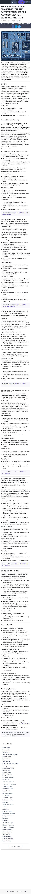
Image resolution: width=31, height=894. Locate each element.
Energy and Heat (7, 775)
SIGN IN (28, 2)
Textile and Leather (7, 804)
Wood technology (7, 823)
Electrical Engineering (8, 777)
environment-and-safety (11, 24)
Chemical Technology (8, 813)
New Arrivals (5, 750)
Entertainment (6, 841)
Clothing (4, 807)
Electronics (5, 779)
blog (5, 24)
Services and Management (10, 754)
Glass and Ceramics (8, 825)
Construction (6, 834)
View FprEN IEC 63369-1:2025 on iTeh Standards (14, 305)
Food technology (7, 811)
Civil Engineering (6, 836)
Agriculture (5, 809)
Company (12, 891)
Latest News (6, 747)
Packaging (5, 802)
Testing (4, 766)
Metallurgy (5, 820)
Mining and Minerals (8, 816)
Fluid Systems (6, 770)
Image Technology (7, 786)
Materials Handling (7, 800)
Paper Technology (7, 829)
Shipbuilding (5, 795)
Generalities (5, 752)
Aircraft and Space (7, 798)
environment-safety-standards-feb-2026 (23, 24)
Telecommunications (8, 782)
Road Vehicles (6, 791)
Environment (6, 761)
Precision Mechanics (8, 788)
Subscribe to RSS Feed (15, 846)
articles (2, 24)
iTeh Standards (26, 723)
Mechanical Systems (8, 768)
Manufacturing (6, 772)
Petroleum (5, 818)
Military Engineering (7, 839)
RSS (25, 891)
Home (6, 891)
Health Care (5, 759)
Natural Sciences (7, 757)
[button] (13, 26)
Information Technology (9, 784)
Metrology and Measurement (10, 763)
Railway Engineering (8, 793)
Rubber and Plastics (8, 827)
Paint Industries (6, 832)
